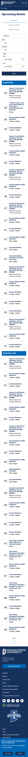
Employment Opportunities (10, 689)
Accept (20, 753)
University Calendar (14, 25)
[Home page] (1, 8)
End (4, 63)
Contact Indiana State (14, 666)
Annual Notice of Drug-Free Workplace (10, 734)
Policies (4, 729)
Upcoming (14, 20)
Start (4, 56)
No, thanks (8, 753)
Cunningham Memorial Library (10, 696)
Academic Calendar (14, 29)
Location (4, 46)
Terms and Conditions (8, 747)
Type (3, 40)
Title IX (3, 731)
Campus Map (6, 679)
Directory (5, 673)
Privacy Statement (21, 745)
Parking (4, 676)
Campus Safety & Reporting (10, 686)
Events (4, 683)
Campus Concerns (6, 737)
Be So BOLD (5, 692)
